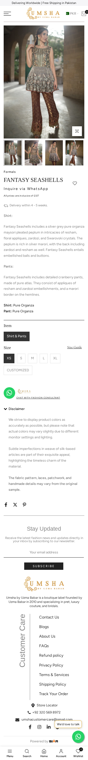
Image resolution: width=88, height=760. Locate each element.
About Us (47, 636)
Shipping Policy (52, 684)
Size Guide (74, 347)
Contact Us (49, 617)
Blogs (44, 626)
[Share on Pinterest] (24, 505)
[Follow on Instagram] (39, 727)
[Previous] (7, 82)
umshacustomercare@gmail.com (47, 719)
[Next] (80, 82)
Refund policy (51, 655)
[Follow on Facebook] (30, 727)
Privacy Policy (51, 665)
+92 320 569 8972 (46, 712)
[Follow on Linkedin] (48, 727)
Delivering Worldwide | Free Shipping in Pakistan (44, 3)
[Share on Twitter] (15, 505)
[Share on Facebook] (6, 505)
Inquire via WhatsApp (26, 189)
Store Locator (47, 705)
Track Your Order (53, 693)
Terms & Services (54, 674)
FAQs (44, 645)
